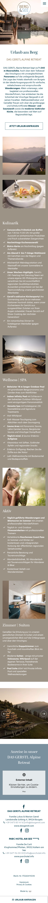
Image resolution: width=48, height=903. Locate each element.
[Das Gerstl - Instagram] (27, 830)
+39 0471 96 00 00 (14, 853)
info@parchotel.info (35, 853)
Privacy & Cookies (24, 884)
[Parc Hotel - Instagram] (27, 861)
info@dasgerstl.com (35, 822)
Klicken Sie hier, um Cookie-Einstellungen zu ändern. (24, 785)
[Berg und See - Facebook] (24, 807)
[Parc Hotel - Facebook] (21, 861)
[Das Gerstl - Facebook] (21, 830)
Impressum (24, 882)
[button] (44, 3)
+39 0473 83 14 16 (14, 822)
